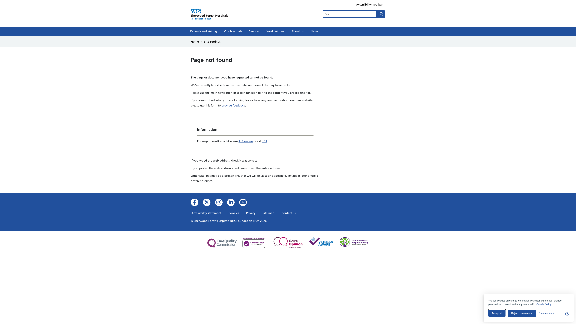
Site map (268, 213)
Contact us (289, 213)
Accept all (497, 313)
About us (297, 31)
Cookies (233, 213)
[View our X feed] (208, 203)
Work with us (275, 31)
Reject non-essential (522, 313)
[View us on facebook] (196, 203)
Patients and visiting (203, 31)
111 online (245, 141)
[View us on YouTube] (245, 203)
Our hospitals (233, 31)
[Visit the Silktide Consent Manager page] (567, 313)
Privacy (250, 213)
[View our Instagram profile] (221, 203)
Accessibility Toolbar (369, 4)
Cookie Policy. (544, 304)
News (314, 31)
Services (254, 31)
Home (195, 41)
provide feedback (233, 105)
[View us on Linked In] (233, 203)
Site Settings (212, 41)
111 (264, 141)
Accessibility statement (206, 213)
